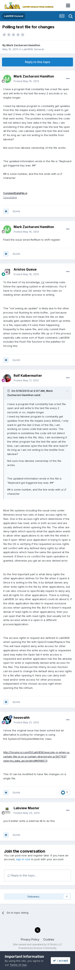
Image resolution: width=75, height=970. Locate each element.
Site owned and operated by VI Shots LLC (37, 944)
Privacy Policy (30, 939)
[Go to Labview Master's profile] (7, 811)
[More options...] (68, 78)
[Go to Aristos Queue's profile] (7, 272)
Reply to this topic (37, 62)
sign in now (23, 859)
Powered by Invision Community (38, 948)
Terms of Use (18, 964)
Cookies (48, 939)
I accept (62, 960)
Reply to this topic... (23, 875)
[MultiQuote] (6, 211)
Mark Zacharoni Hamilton (23, 45)
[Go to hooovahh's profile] (7, 720)
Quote (16, 211)
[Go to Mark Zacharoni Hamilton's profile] (7, 79)
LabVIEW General (33, 49)
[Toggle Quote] (9, 390)
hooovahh (22, 718)
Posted (26, 81)
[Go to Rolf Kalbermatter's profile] (7, 378)
